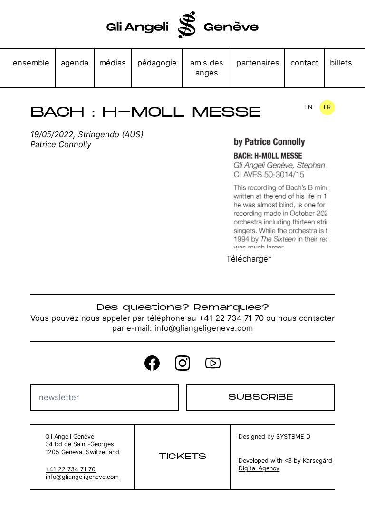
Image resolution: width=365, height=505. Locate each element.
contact (304, 62)
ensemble (31, 62)
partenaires (258, 62)
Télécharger (248, 258)
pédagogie (157, 62)
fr (327, 107)
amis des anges (206, 68)
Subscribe (260, 397)
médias (112, 62)
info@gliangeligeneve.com (203, 328)
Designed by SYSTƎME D (274, 436)
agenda (74, 62)
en (308, 107)
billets (341, 62)
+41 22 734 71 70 (71, 469)
